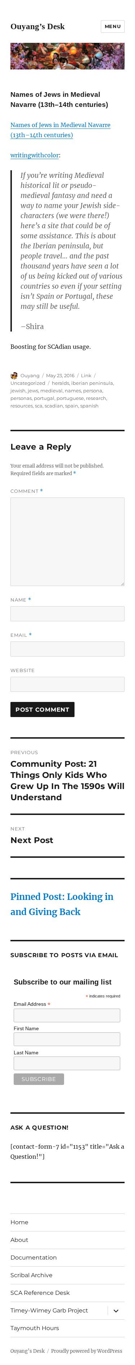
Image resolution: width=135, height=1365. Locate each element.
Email (21, 635)
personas (21, 398)
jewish (18, 390)
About (19, 1239)
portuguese (70, 398)
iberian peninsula (92, 383)
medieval (51, 390)
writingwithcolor (34, 155)
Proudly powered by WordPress (86, 1351)
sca (38, 406)
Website (22, 670)
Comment (26, 491)
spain (71, 406)
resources (21, 406)
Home (19, 1222)
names (73, 390)
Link (86, 375)
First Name (26, 1028)
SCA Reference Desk (40, 1292)
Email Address (32, 1004)
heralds (60, 383)
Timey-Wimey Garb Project (49, 1310)
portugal (44, 398)
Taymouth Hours (34, 1328)
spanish (89, 406)
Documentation (33, 1257)
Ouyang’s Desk (37, 26)
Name (20, 600)
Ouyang (30, 375)
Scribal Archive (31, 1275)
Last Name (26, 1052)
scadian (54, 406)
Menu (113, 26)
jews (33, 390)
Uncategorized (27, 383)
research (96, 398)
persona (92, 390)
